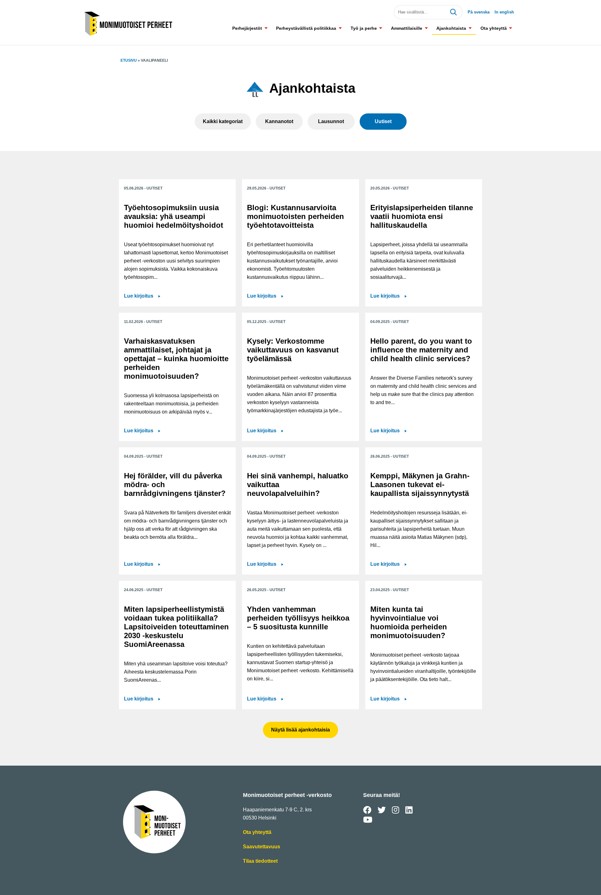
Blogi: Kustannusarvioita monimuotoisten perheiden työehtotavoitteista (295, 216)
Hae (453, 12)
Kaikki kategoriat (223, 121)
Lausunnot (331, 121)
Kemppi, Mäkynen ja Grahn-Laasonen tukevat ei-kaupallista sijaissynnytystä (420, 484)
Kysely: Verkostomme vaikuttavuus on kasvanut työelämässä (293, 350)
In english (504, 12)
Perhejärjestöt (247, 28)
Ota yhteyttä (493, 28)
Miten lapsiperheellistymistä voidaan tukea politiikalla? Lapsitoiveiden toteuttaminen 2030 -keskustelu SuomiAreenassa (176, 626)
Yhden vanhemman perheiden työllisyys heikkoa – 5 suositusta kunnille (298, 618)
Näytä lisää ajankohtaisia (300, 729)
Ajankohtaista (451, 28)
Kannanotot (279, 121)
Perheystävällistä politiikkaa (306, 28)
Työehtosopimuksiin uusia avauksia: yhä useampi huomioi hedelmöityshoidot (173, 216)
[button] (266, 28)
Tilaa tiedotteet (260, 861)
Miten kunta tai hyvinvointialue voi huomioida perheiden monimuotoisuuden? (408, 622)
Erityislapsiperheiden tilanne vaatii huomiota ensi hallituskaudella (421, 216)
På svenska (479, 12)
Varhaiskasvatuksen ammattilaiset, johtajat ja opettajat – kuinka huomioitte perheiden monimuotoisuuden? (176, 358)
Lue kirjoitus (142, 296)
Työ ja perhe (364, 28)
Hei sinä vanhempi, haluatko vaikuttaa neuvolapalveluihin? (297, 484)
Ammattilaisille (406, 28)
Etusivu (129, 60)
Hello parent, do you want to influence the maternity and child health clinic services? (421, 350)
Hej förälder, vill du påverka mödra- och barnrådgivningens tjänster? (175, 484)
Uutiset (383, 121)
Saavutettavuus (261, 847)
